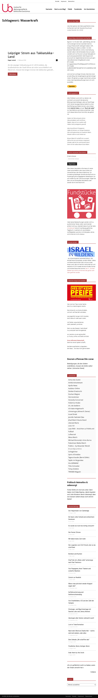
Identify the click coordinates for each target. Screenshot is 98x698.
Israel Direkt (72, 414)
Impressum (64, 1)
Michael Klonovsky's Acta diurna (79, 440)
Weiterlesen (12, 74)
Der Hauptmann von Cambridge (78, 511)
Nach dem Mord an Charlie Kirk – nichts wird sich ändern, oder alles (81, 632)
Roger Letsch (12, 60)
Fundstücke (78, 9)
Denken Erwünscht (75, 391)
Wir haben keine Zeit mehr (77, 539)
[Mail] (88, 1)
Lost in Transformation (76, 624)
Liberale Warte (73, 423)
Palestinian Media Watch (77, 443)
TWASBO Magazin (74, 472)
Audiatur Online (74, 388)
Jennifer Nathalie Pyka (76, 417)
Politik (70, 9)
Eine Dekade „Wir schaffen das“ (78, 640)
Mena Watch (72, 437)
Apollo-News (72, 385)
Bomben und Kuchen (75, 554)
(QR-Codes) (70, 70)
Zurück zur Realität (74, 577)
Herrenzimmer (73, 397)
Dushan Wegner (74, 394)
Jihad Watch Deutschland (77, 420)
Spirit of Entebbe (74, 454)
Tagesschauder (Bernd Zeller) (78, 457)
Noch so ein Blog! (60, 9)
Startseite (49, 9)
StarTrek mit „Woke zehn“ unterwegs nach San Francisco (80, 561)
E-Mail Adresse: (71, 156)
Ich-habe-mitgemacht (76, 408)
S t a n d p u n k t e (74, 449)
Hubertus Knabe (74, 403)
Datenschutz (71, 1)
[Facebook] (81, 1)
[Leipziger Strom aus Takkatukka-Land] (32, 41)
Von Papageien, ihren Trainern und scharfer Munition (79, 570)
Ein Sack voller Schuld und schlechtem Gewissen (81, 518)
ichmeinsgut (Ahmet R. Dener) (79, 411)
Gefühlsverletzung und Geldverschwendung (75, 593)
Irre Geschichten (89, 9)
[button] (79, 1)
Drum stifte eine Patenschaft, (75, 340)
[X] (94, 1)
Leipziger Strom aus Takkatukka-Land (31, 55)
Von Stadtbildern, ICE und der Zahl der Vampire (81, 602)
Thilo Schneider (74, 466)
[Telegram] (91, 1)
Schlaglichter (73, 452)
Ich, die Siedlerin (74, 406)
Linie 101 (71, 426)
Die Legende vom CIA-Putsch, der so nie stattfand (82, 546)
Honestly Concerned (75, 400)
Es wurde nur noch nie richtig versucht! (81, 526)
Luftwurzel (72, 434)
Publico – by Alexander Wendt (79, 446)
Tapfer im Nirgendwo (75, 460)
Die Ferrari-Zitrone (74, 532)
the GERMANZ (73, 463)
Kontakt (57, 1)
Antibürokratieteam (75, 383)
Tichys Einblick (73, 469)
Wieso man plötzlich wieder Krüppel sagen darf (80, 585)
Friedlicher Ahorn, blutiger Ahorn (79, 646)
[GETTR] (85, 1)
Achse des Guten (74, 380)
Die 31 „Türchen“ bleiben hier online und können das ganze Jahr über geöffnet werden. (81, 270)
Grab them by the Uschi (76, 653)
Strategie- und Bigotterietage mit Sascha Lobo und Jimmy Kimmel (79, 610)
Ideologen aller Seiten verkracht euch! (81, 618)
